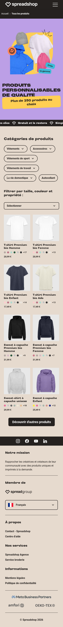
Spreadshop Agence (17, 554)
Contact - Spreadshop (17, 531)
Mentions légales (15, 578)
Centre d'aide (13, 536)
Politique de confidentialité (20, 583)
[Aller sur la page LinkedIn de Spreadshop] (45, 441)
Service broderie (14, 559)
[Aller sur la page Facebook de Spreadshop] (27, 441)
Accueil (4, 13)
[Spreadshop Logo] (21, 4)
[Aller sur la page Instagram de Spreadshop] (17, 441)
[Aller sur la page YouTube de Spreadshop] (36, 441)
